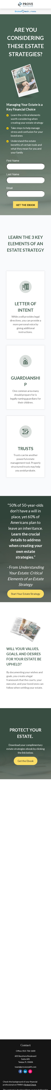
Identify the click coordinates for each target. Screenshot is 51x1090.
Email (9, 188)
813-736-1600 (29, 1051)
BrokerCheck (30, 1084)
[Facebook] (20, 1071)
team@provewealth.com (25, 1067)
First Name (12, 160)
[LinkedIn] (25, 1071)
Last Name (12, 174)
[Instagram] (30, 1071)
